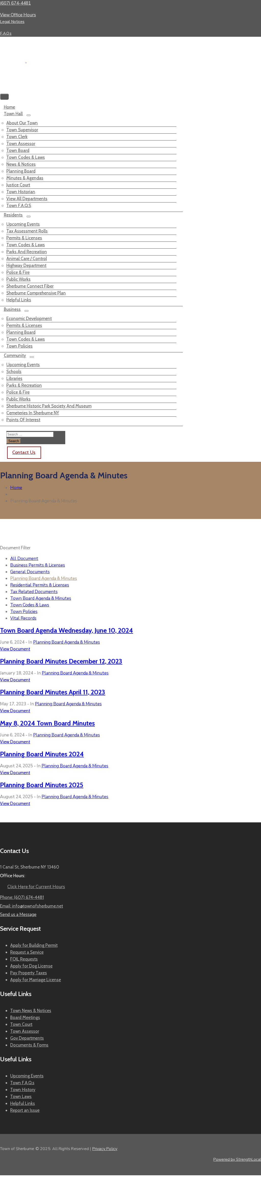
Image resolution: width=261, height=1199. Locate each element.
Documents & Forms (29, 1045)
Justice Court (18, 184)
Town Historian (20, 191)
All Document (24, 559)
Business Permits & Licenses (37, 565)
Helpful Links (18, 299)
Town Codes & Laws (25, 157)
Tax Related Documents (34, 592)
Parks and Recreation (26, 251)
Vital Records (23, 618)
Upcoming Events (23, 224)
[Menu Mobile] (4, 97)
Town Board (17, 150)
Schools (13, 371)
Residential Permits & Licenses (39, 585)
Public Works (18, 279)
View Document (15, 649)
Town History (22, 1089)
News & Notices (21, 164)
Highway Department (26, 265)
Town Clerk (17, 136)
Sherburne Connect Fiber (30, 286)
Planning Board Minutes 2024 (42, 754)
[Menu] (29, 115)
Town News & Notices (30, 1010)
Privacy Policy (105, 1149)
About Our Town (22, 122)
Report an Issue (25, 1110)
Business (12, 309)
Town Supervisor (22, 129)
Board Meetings (25, 1017)
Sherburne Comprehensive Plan (36, 293)
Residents (13, 215)
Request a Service (27, 952)
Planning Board (20, 171)
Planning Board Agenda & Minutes (43, 578)
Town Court (21, 1024)
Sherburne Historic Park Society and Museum (49, 406)
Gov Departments (27, 1038)
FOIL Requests (24, 959)
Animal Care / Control (26, 258)
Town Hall (13, 113)
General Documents (30, 572)
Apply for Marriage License (35, 979)
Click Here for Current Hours (36, 887)
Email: (31, 906)
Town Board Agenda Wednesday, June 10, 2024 (66, 630)
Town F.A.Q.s (18, 205)
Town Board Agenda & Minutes (40, 598)
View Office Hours (18, 15)
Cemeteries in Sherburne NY (32, 412)
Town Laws (21, 1096)
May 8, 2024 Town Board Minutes (47, 723)
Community (15, 355)
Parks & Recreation (24, 385)
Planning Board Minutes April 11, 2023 (52, 692)
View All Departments (26, 198)
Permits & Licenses (24, 237)
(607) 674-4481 (15, 3)
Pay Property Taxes (28, 972)
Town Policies (19, 346)
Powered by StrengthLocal (237, 1159)
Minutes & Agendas (24, 178)
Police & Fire (18, 272)
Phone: (22, 897)
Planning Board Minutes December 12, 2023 (61, 661)
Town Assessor (20, 143)
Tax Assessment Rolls (27, 231)
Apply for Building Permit (34, 945)
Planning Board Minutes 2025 (41, 785)
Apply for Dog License (31, 965)
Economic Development (29, 318)
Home (9, 107)
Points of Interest (23, 419)
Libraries (14, 378)
